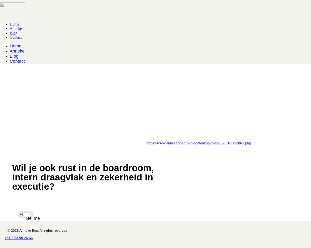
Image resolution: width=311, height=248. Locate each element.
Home (14, 24)
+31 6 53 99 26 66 (19, 238)
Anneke (16, 29)
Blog (13, 33)
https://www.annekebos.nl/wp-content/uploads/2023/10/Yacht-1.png (199, 143)
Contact (16, 37)
